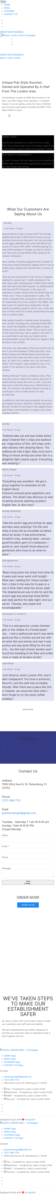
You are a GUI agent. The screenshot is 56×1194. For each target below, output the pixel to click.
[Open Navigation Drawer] (1, 35)
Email (5, 846)
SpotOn (31, 1119)
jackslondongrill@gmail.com (19, 813)
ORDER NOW (6, 54)
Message (6, 868)
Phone (5, 857)
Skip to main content (10, 58)
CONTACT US (10, 14)
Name (5, 835)
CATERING (9, 11)
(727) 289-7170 (11, 800)
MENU (7, 8)
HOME (7, 4)
